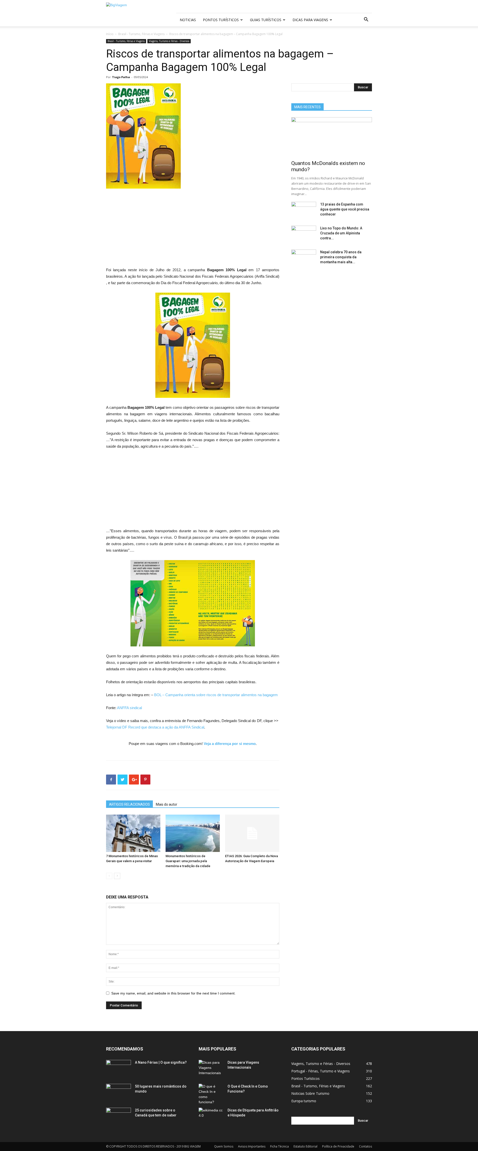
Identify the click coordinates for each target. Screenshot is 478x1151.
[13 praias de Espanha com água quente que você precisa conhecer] (303, 210)
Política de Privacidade (338, 1146)
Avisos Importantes (251, 1146)
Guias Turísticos (265, 19)
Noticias (188, 19)
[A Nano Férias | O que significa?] (118, 1068)
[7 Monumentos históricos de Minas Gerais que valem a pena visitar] (133, 833)
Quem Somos (223, 1146)
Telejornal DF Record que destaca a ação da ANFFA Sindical (155, 727)
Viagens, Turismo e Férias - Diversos (169, 41)
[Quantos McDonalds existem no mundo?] (331, 137)
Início (110, 34)
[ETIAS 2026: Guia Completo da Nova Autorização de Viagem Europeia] (252, 833)
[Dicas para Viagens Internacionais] (211, 1068)
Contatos (365, 1146)
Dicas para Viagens (310, 19)
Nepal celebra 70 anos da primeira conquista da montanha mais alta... (340, 257)
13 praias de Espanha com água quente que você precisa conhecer (344, 209)
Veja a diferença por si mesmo (230, 743)
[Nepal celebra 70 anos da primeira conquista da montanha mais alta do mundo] (303, 258)
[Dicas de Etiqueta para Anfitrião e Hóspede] (211, 1116)
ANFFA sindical (129, 708)
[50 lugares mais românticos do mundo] (118, 1092)
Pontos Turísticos (221, 19)
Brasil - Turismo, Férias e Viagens (141, 34)
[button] (366, 20)
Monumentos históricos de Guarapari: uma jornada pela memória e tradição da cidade (188, 861)
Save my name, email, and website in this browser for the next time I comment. (173, 993)
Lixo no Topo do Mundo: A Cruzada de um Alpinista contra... (341, 233)
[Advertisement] (192, 230)
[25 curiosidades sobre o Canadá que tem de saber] (118, 1116)
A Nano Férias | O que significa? (161, 1062)
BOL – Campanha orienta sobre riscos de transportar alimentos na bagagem (216, 695)
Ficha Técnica (279, 1146)
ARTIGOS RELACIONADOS (129, 804)
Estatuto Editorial (305, 1146)
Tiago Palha (121, 77)
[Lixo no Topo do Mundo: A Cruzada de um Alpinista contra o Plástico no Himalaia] (303, 234)
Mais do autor (166, 804)
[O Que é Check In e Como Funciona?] (211, 1094)
